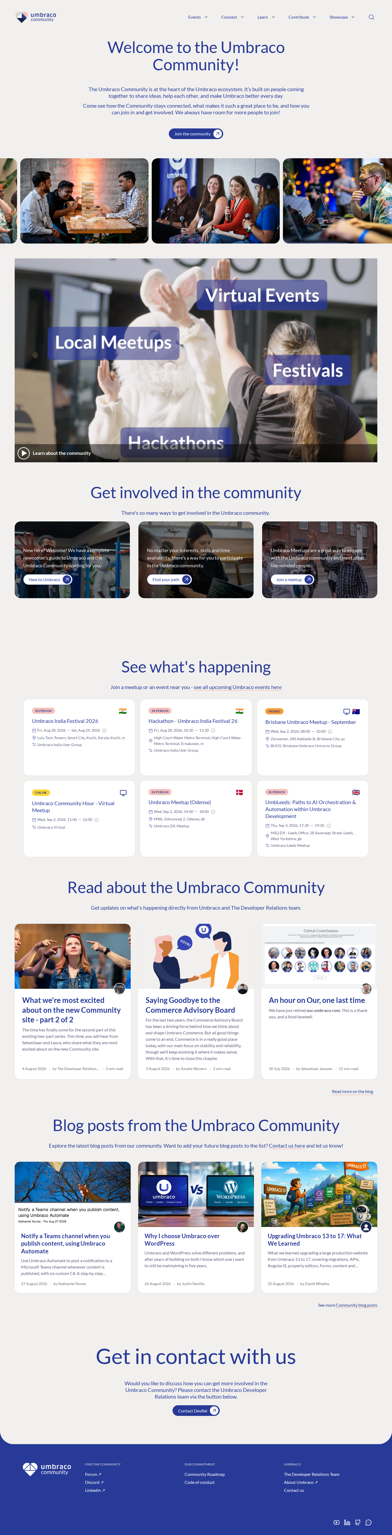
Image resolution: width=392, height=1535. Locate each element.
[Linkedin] (347, 1524)
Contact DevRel (192, 1410)
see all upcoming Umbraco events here (238, 687)
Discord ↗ (94, 1482)
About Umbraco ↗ (301, 1482)
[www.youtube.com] (336, 1524)
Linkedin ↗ (95, 1490)
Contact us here (287, 1145)
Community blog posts (356, 1304)
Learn (263, 16)
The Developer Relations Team (311, 1474)
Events (194, 16)
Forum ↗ (93, 1474)
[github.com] (358, 1524)
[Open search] (371, 17)
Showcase (339, 16)
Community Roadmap (205, 1474)
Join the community (192, 133)
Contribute (299, 16)
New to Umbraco (44, 579)
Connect (229, 16)
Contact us (294, 1490)
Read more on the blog (352, 1091)
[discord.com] (368, 1524)
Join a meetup (289, 579)
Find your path (166, 579)
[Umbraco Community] (36, 17)
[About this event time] (104, 730)
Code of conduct (200, 1482)
